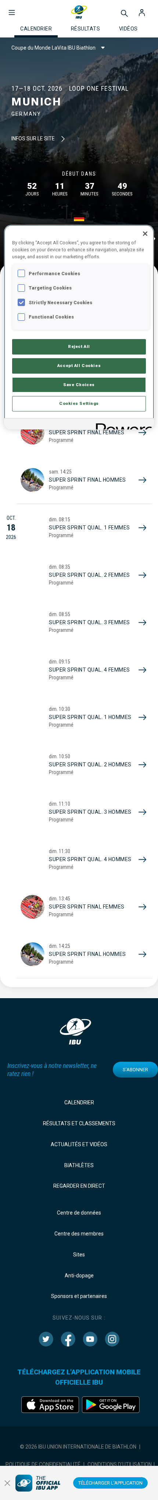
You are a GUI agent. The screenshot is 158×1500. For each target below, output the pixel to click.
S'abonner (135, 1069)
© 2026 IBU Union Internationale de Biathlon (78, 1447)
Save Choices (79, 384)
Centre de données (79, 1213)
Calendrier (79, 1102)
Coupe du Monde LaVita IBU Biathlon (53, 48)
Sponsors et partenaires (79, 1296)
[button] (11, 9)
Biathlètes (79, 1165)
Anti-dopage (79, 1275)
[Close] (145, 234)
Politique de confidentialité (43, 1464)
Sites (79, 1255)
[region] (79, 327)
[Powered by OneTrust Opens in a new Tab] (122, 424)
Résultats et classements (79, 1123)
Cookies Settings (79, 403)
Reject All (79, 346)
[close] (7, 1483)
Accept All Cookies (79, 365)
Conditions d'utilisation (119, 1464)
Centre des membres (79, 1234)
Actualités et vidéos (79, 1144)
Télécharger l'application (110, 1483)
